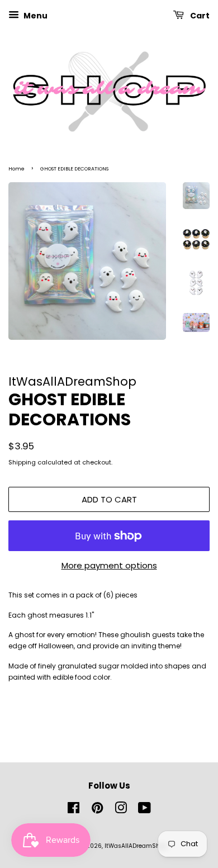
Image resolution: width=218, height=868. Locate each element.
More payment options (109, 565)
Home (16, 168)
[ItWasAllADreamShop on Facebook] (73, 811)
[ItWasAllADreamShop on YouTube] (144, 811)
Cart (199, 15)
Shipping (22, 462)
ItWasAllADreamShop (136, 846)
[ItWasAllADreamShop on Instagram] (121, 811)
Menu (35, 15)
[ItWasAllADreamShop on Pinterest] (97, 811)
